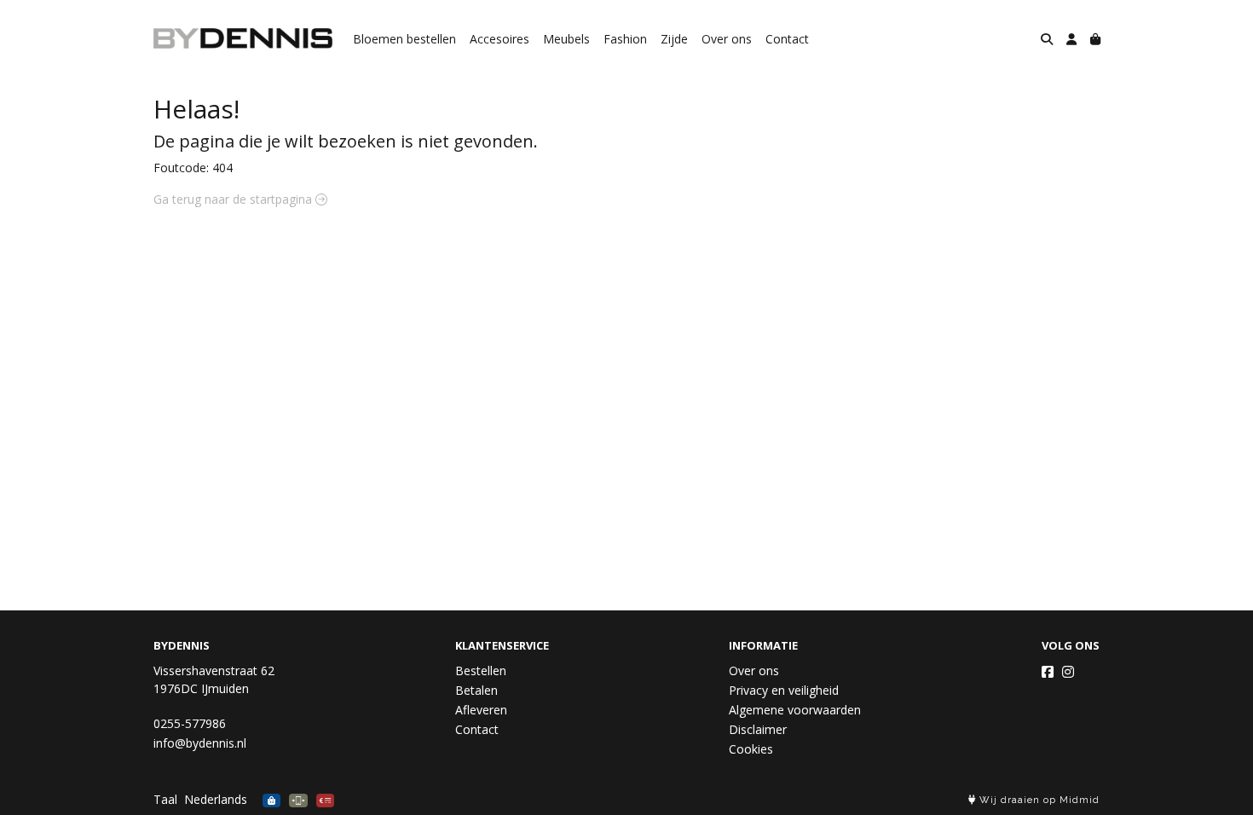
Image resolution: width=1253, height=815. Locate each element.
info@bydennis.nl (199, 743)
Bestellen (480, 670)
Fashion (625, 39)
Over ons (727, 39)
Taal (165, 799)
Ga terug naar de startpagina (234, 199)
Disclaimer (758, 729)
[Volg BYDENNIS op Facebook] (1048, 671)
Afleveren (481, 710)
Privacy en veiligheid (784, 690)
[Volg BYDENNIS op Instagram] (1068, 671)
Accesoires (499, 39)
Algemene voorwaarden (795, 710)
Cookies (751, 749)
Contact (787, 39)
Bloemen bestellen (404, 39)
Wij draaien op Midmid (1038, 800)
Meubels (566, 39)
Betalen (476, 690)
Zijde (674, 39)
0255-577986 (189, 723)
